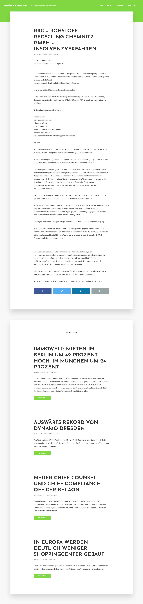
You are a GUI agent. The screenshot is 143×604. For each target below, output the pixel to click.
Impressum (119, 5)
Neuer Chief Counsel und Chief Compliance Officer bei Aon (67, 484)
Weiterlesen (42, 398)
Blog (101, 5)
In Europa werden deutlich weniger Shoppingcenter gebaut (69, 548)
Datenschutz (130, 5)
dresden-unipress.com (15, 6)
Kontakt (109, 5)
